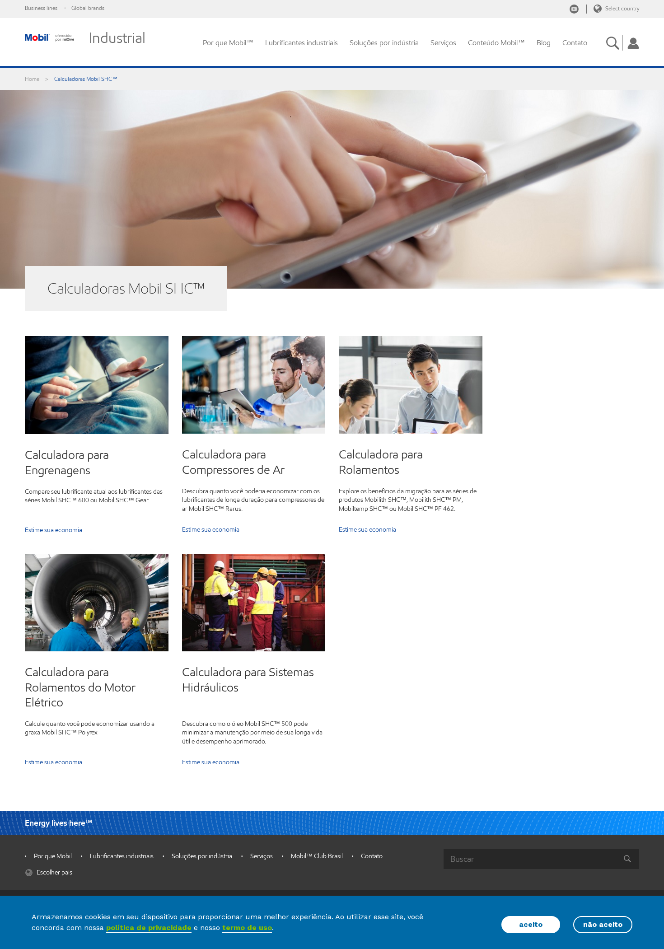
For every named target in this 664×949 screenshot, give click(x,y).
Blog (544, 42)
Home (32, 78)
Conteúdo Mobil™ (496, 42)
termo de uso (247, 927)
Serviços (443, 42)
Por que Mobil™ (228, 42)
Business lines (41, 8)
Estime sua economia (53, 530)
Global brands (87, 8)
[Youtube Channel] (574, 9)
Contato (574, 42)
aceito (530, 924)
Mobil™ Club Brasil (317, 856)
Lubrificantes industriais (301, 42)
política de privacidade (149, 927)
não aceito (602, 924)
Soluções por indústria (384, 42)
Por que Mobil (53, 856)
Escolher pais (53, 872)
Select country (621, 8)
